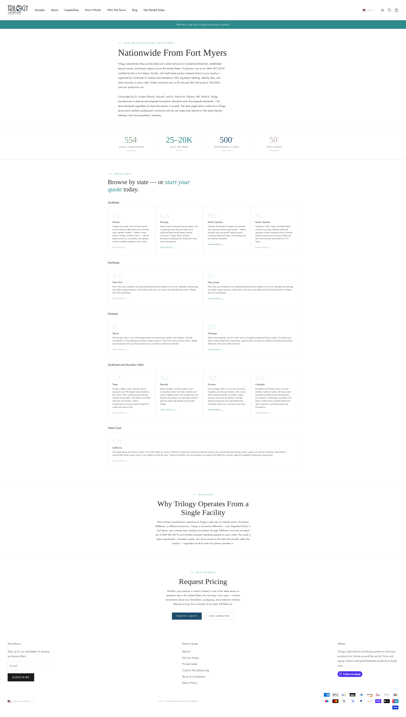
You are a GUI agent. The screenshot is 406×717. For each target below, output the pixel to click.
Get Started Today (154, 10)
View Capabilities (219, 616)
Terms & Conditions (193, 677)
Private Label (189, 664)
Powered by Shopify (190, 701)
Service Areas (190, 658)
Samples (40, 10)
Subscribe (21, 677)
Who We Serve (116, 10)
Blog (134, 10)
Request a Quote (187, 616)
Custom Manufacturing (195, 670)
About (54, 10)
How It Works (93, 10)
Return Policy (189, 683)
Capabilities (71, 10)
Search (186, 651)
